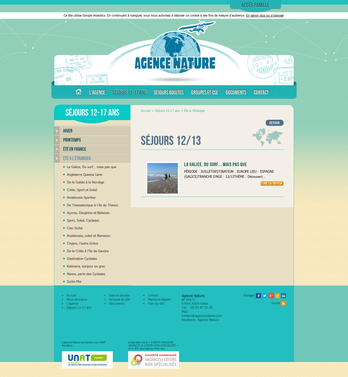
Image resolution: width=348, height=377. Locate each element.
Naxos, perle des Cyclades (86, 274)
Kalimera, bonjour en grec (86, 266)
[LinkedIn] (283, 295)
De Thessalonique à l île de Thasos (92, 205)
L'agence (72, 303)
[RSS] (283, 303)
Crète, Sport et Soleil (82, 190)
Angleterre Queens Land (84, 174)
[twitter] (264, 295)
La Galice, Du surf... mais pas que (91, 167)
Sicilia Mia (74, 281)
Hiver (67, 130)
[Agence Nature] (174, 82)
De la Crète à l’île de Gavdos (88, 251)
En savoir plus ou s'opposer (264, 15)
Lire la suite (271, 183)
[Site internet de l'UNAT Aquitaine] (87, 360)
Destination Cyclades (82, 259)
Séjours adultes (119, 295)
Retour (275, 123)
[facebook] (258, 295)
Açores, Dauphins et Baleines (88, 213)
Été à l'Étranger (77, 158)
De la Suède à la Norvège (85, 182)
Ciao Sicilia (75, 228)
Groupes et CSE (119, 299)
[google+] (271, 295)
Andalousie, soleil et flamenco (88, 236)
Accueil (146, 111)
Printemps (72, 140)
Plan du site (156, 303)
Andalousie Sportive (81, 197)
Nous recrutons (76, 299)
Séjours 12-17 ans (167, 111)
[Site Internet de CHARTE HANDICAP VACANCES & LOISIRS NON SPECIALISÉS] (153, 360)
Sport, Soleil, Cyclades (83, 220)
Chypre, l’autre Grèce (82, 243)
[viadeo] (277, 295)
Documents (116, 303)
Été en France (74, 149)
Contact (153, 295)
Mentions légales (159, 299)
